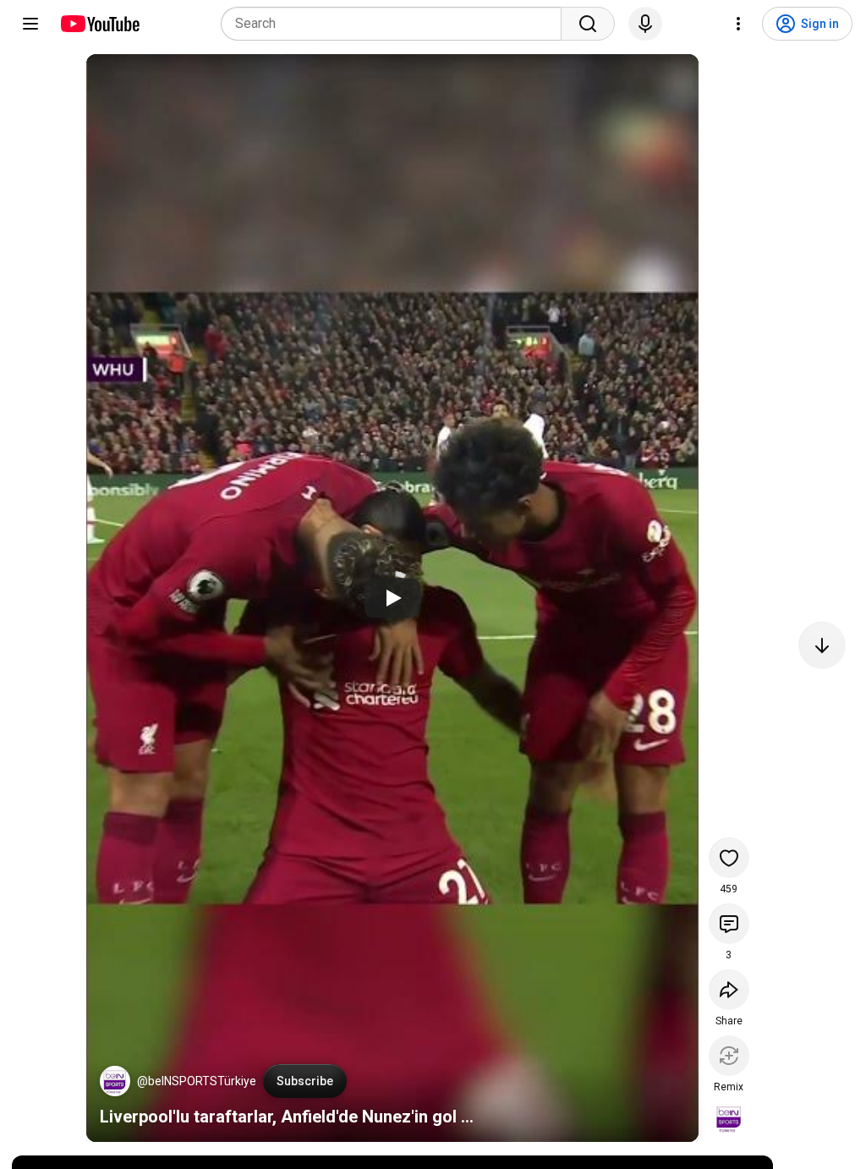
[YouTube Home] (99, 23)
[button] (115, 1081)
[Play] (392, 598)
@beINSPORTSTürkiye (196, 1081)
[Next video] (822, 645)
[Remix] (729, 1055)
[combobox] (396, 24)
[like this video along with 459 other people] (729, 857)
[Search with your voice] (645, 24)
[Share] (729, 989)
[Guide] (30, 24)
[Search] (588, 24)
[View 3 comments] (729, 923)
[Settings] (738, 24)
